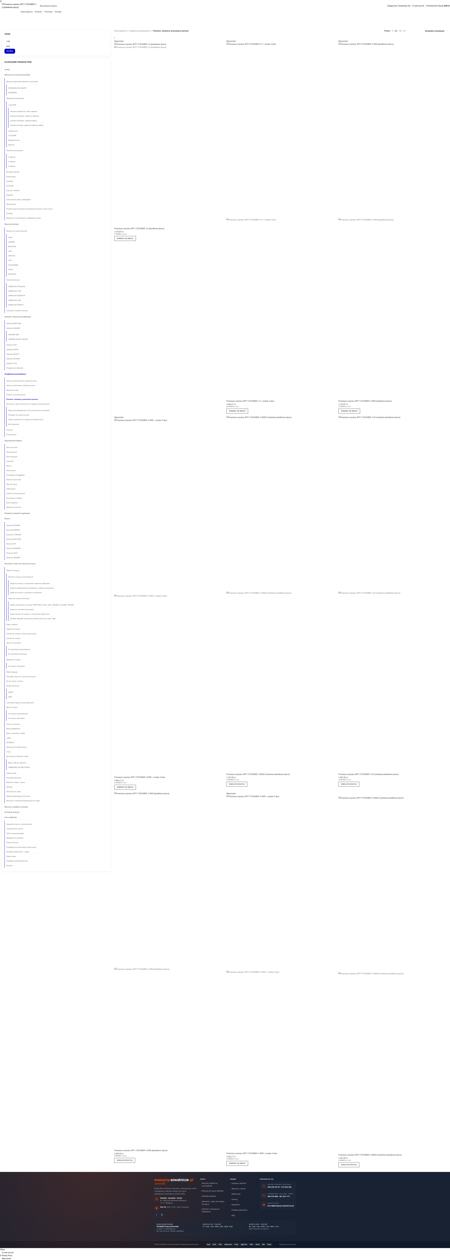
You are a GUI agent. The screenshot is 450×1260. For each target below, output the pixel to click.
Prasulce (9, 430)
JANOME (11, 242)
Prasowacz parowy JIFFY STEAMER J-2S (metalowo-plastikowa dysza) (368, 774)
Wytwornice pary (12, 390)
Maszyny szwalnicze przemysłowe (210, 1184)
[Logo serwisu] (19, 6)
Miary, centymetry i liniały (15, 733)
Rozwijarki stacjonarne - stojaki (17, 852)
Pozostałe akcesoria (13, 778)
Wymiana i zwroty (238, 1189)
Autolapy (9, 213)
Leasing (235, 1199)
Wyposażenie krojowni (13, 441)
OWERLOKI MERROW (16, 296)
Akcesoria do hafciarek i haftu (17, 756)
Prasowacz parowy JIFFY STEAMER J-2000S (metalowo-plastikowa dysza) (258, 774)
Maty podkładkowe (13, 729)
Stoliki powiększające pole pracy (18, 796)
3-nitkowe (11, 157)
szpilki (8, 738)
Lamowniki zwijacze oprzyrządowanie (20, 703)
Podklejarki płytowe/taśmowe (17, 861)
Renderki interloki (12, 172)
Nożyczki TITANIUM (13, 535)
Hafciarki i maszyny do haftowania (17, 317)
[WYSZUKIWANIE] (67, 6)
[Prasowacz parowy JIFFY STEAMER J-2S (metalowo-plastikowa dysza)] (393, 504)
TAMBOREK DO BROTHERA (19, 767)
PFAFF (10, 270)
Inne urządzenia (10, 817)
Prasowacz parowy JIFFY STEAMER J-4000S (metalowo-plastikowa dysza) (370, 1155)
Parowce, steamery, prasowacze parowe (22, 399)
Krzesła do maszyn (11, 812)
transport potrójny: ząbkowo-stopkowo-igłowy (26, 125)
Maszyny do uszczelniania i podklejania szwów (23, 218)
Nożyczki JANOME (13, 558)
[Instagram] (162, 1215)
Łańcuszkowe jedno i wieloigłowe (18, 199)
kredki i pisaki (11, 773)
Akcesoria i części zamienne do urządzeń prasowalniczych (28, 404)
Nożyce (7, 519)
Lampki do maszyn (13, 638)
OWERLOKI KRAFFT (16, 305)
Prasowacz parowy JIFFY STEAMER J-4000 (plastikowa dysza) (140, 1150)
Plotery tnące (11, 856)
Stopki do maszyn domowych (19, 598)
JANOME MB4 (13, 335)
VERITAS (11, 256)
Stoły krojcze (11, 470)
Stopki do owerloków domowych (22, 609)
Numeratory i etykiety (14, 498)
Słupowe (11, 145)
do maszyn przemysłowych (18, 714)
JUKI (10, 251)
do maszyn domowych (16, 666)
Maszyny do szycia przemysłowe (17, 75)
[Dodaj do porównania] (117, 224)
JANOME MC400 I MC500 (18, 339)
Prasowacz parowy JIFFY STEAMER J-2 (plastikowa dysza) (139, 229)
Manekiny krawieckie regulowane (17, 513)
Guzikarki (9, 181)
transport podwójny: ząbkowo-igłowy (23, 121)
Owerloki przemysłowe (14, 150)
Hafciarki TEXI (11, 363)
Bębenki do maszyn (13, 660)
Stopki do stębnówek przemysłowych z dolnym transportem (32, 588)
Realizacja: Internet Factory (287, 1244)
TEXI (10, 260)
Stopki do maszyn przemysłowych (20, 577)
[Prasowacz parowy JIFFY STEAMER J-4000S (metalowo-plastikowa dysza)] (393, 884)
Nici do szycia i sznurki (14, 681)
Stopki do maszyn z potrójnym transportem (26, 593)
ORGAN (9, 787)
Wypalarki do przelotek (14, 838)
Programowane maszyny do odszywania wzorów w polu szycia (29, 209)
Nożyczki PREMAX (13, 530)
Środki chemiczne (12, 686)
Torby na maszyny (13, 724)
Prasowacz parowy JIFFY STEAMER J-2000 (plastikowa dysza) (365, 401)
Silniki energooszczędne (15, 833)
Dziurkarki (10, 186)
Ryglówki (9, 195)
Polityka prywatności (240, 1210)
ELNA (10, 237)
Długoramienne (14, 140)
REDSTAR (12, 274)
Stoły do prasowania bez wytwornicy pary (21, 381)
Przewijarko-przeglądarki (15, 475)
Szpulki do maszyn (13, 629)
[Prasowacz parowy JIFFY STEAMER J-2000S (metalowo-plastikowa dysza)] (281, 504)
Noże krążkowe (12, 503)
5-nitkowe (11, 166)
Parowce (9, 866)
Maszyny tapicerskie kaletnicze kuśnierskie (22, 81)
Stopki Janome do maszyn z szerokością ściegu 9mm (30, 614)
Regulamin (236, 1204)
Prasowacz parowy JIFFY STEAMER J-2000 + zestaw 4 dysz (139, 777)
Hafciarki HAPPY (12, 350)
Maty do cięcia (11, 484)
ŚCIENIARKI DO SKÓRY (17, 88)
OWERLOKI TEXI (14, 291)
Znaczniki (9, 461)
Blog (233, 1215)
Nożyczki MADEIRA (13, 548)
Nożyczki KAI (11, 544)
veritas (7, 70)
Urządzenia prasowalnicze (15, 374)
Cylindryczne (13, 131)
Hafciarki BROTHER (13, 323)
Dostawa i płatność (239, 1183)
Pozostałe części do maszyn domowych (21, 676)
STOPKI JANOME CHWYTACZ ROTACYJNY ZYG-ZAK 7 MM (32, 619)
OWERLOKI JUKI (14, 300)
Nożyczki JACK (11, 553)
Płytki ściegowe (12, 672)
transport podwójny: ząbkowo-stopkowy (24, 116)
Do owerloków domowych (17, 654)
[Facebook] (156, 1215)
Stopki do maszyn (12, 570)
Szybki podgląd (123, 224)
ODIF (10, 697)
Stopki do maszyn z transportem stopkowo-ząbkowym (30, 583)
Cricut (8, 752)
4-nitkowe (11, 162)
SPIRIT (10, 692)
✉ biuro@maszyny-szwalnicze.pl (433, 1)
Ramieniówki (11, 204)
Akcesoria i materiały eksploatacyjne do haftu (23, 801)
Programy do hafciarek (14, 368)
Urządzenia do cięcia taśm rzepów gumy (21, 847)
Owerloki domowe (13, 280)
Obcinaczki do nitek (13, 791)
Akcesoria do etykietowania (16, 747)
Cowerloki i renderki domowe (17, 311)
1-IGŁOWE (12, 105)
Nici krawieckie (13, 424)
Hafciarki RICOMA (13, 359)
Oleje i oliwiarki (11, 624)
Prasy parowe (11, 434)
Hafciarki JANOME (13, 328)
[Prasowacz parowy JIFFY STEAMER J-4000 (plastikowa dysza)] (169, 880)
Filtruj (10, 51)
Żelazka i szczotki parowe (15, 395)
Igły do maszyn (11, 707)
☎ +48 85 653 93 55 (407, 1)
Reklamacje (236, 1194)
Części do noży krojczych (15, 493)
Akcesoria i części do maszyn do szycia (19, 564)
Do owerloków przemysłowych (19, 649)
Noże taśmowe (11, 457)
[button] (236, 784)
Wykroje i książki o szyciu (15, 782)
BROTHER (12, 246)
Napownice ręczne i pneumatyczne (19, 824)
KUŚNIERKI (12, 93)
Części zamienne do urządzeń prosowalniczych (25, 419)
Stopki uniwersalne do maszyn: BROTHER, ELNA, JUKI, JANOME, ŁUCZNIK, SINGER (42, 605)
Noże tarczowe (11, 447)
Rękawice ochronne (13, 507)
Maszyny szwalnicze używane (16, 807)
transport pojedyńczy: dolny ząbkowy (23, 111)
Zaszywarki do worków (14, 829)
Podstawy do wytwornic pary (18, 415)
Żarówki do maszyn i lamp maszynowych (21, 634)
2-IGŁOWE (12, 135)
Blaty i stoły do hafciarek (17, 763)
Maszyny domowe (11, 224)
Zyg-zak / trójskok (12, 190)
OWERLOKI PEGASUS (16, 286)
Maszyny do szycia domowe (16, 231)
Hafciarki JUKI (11, 345)
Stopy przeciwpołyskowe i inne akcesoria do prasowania (29, 410)
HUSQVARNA (13, 265)
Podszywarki (11, 177)
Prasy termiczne (12, 842)
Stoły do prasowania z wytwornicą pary (20, 385)
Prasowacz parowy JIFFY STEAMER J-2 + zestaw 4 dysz (250, 401)
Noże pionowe (11, 452)
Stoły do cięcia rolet (13, 480)
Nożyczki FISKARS (13, 525)
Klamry (8, 466)
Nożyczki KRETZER (13, 539)
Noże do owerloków (13, 643)
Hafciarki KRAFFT (13, 354)
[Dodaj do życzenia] (130, 224)
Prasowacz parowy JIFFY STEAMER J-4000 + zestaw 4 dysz (251, 1153)
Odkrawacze (11, 489)
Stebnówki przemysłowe (15, 98)
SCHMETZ (10, 742)
